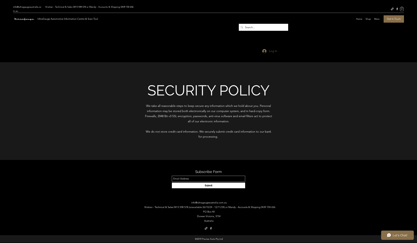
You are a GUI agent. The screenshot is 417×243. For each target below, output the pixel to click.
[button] (402, 9)
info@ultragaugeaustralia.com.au (209, 202)
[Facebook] (397, 9)
